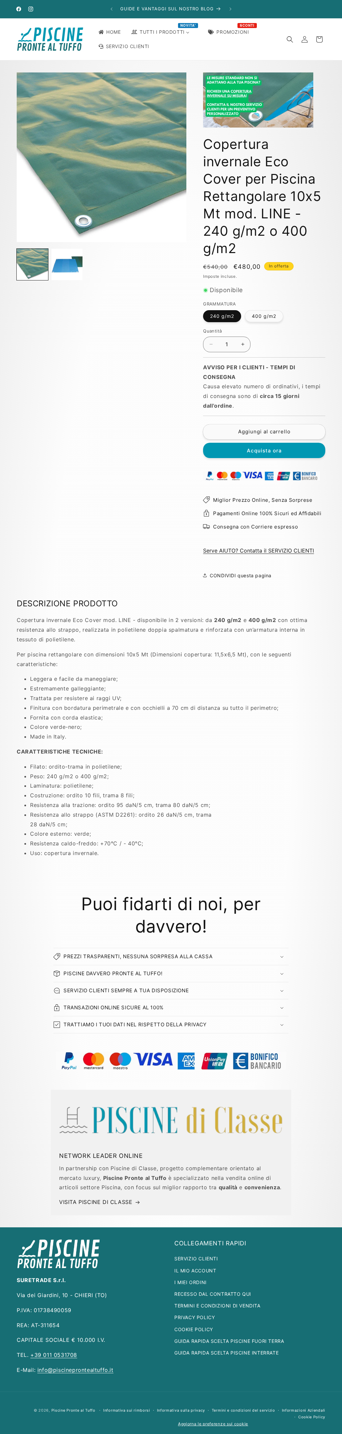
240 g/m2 (222, 316)
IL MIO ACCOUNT (195, 1270)
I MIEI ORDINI (190, 1282)
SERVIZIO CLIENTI (196, 1258)
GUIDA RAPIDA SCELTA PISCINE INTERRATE (226, 1353)
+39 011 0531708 (53, 1355)
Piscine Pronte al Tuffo (73, 1410)
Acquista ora (264, 450)
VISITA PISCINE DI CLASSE (95, 1202)
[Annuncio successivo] (230, 9)
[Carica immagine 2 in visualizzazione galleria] (67, 264)
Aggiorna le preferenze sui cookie (213, 1423)
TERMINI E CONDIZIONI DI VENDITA (217, 1305)
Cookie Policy (311, 1417)
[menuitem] (109, 32)
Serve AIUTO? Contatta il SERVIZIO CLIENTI (258, 550)
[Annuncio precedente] (111, 9)
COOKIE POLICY (193, 1329)
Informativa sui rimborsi (126, 1410)
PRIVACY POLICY (194, 1317)
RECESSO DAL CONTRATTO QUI (212, 1294)
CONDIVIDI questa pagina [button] (241, 575)
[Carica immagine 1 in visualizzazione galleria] (32, 264)
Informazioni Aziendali (303, 1410)
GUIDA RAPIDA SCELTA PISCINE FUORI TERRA (229, 1341)
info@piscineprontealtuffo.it (75, 1370)
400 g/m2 (264, 316)
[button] (290, 39)
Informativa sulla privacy (181, 1410)
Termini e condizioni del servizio (243, 1410)
